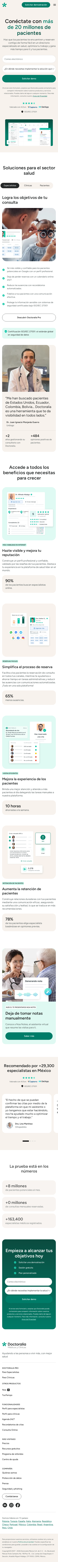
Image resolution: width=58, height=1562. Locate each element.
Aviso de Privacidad (40, 96)
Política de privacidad (26, 1542)
